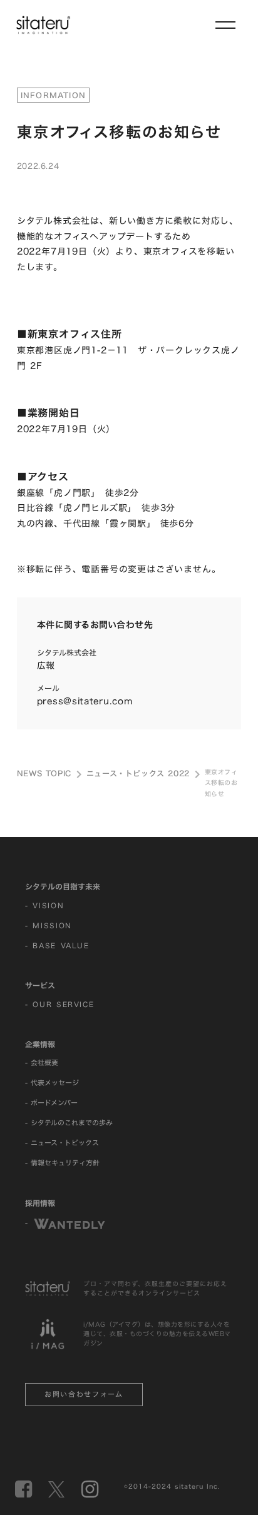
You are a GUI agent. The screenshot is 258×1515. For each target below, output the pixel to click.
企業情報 (40, 1044)
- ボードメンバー (51, 1103)
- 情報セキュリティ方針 (62, 1163)
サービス (40, 985)
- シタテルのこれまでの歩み (69, 1123)
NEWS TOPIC (44, 773)
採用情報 (40, 1202)
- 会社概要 (41, 1063)
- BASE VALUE (57, 946)
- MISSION (48, 926)
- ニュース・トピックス (62, 1143)
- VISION (44, 906)
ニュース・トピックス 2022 (138, 773)
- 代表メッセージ (52, 1083)
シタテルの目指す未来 (62, 886)
